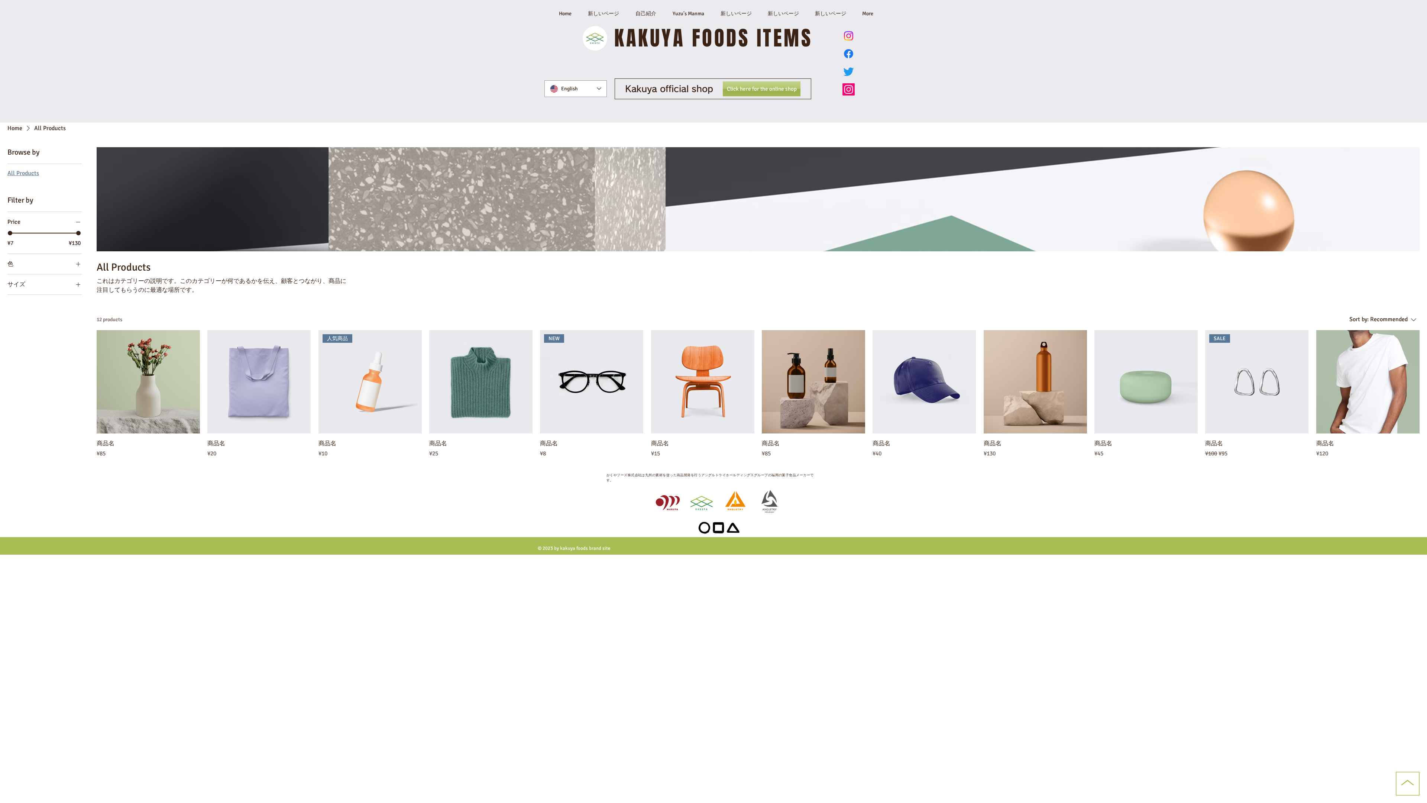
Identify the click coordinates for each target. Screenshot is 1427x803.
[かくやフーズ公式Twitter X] (848, 71)
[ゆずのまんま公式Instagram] (848, 36)
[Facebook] (848, 54)
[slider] (10, 233)
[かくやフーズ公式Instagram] (848, 89)
